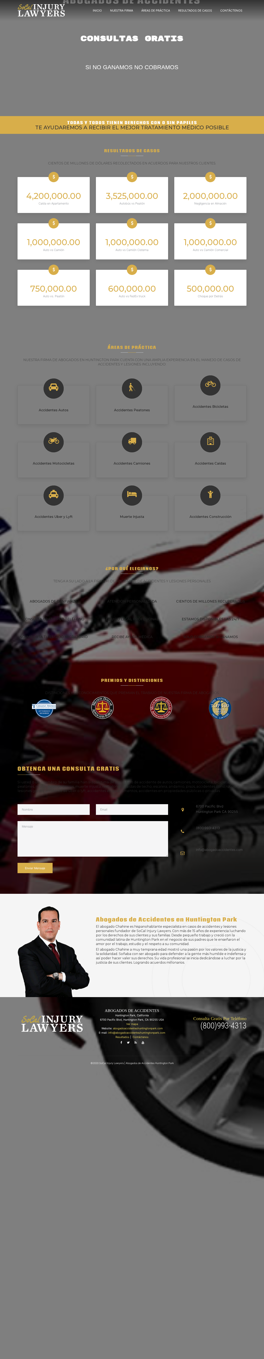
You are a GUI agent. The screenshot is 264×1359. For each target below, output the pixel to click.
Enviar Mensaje (35, 868)
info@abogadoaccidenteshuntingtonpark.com (136, 1032)
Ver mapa (132, 1024)
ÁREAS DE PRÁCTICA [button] (155, 10)
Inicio (97, 10)
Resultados (122, 1037)
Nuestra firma (121, 10)
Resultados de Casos (195, 10)
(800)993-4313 (223, 1025)
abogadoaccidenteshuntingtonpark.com (138, 1028)
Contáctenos (231, 10)
